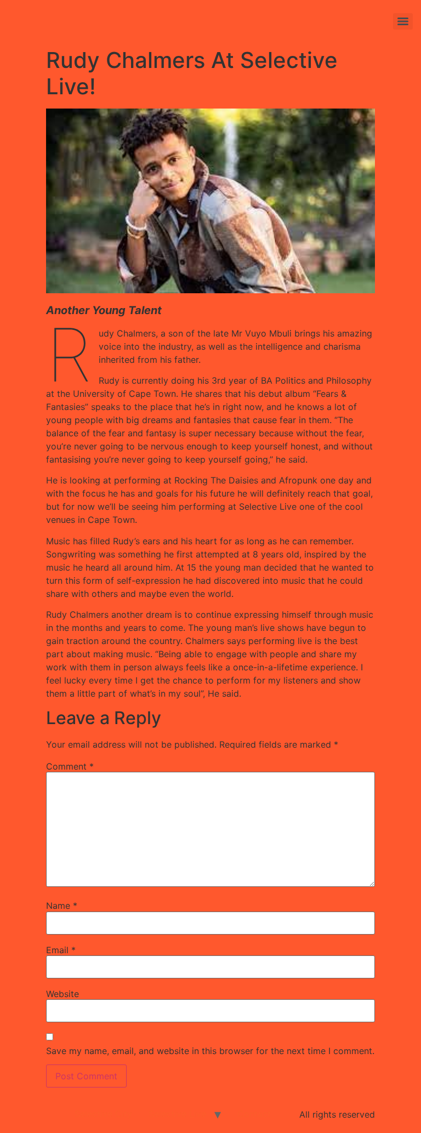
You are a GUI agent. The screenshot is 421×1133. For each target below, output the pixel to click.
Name (61, 905)
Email (61, 950)
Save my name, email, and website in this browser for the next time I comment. (210, 1050)
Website (62, 993)
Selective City (103, 1113)
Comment (70, 766)
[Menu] (403, 21)
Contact (254, 1113)
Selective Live (177, 1113)
